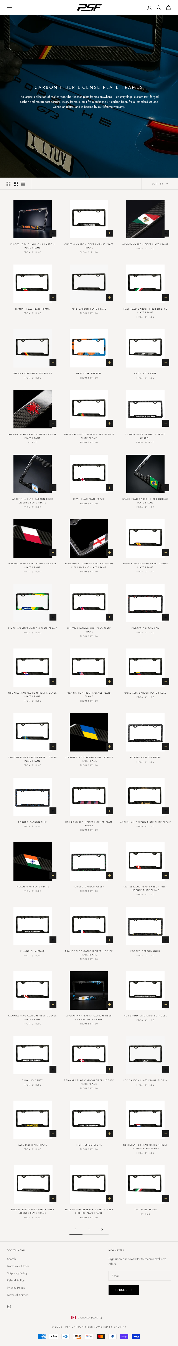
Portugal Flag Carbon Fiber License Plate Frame (89, 436)
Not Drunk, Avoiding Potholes (145, 1015)
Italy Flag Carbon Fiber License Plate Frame (145, 310)
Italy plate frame (145, 1209)
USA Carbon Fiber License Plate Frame (89, 694)
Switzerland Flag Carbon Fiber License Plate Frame (145, 888)
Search (11, 1259)
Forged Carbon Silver (145, 757)
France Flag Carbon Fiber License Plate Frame (89, 953)
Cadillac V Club (145, 373)
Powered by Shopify (110, 1326)
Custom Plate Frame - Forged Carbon (145, 436)
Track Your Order (18, 1266)
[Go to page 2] (102, 1229)
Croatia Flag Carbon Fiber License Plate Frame (32, 694)
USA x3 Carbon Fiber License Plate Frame (88, 824)
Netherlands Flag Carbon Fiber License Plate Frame (145, 1146)
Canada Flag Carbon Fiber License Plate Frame (32, 1017)
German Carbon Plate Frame (32, 373)
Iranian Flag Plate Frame (32, 308)
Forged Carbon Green (89, 886)
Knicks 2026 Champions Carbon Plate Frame (32, 246)
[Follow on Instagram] (9, 1306)
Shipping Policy (17, 1273)
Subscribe (124, 1290)
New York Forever (89, 373)
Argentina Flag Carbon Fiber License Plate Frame (32, 501)
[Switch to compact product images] (23, 183)
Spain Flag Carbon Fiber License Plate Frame (145, 565)
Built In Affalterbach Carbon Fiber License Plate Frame (89, 1211)
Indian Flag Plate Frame (32, 886)
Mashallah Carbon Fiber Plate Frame (145, 822)
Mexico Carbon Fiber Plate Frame (145, 244)
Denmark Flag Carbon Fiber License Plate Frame (89, 1082)
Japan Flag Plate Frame (89, 499)
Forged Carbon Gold (145, 951)
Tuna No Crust (32, 1080)
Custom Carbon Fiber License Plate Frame (88, 246)
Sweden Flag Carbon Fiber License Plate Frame (32, 759)
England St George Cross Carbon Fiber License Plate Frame (89, 565)
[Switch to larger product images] (8, 183)
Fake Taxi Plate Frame (32, 1145)
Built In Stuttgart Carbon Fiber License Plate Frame (32, 1211)
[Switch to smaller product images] (16, 183)
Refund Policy (16, 1280)
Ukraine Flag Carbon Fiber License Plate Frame (89, 759)
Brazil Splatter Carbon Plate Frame (32, 628)
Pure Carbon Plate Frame (89, 308)
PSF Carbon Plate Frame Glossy (145, 1080)
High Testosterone (89, 1145)
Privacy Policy (16, 1288)
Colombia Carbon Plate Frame (145, 692)
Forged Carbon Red (145, 628)
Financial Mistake (32, 951)
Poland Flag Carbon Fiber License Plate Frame (32, 565)
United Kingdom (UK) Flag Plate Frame (89, 630)
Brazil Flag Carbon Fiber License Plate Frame (145, 501)
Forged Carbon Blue (32, 822)
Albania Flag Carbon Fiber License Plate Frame (32, 436)
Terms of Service (17, 1295)
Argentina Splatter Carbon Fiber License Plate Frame (89, 1017)
